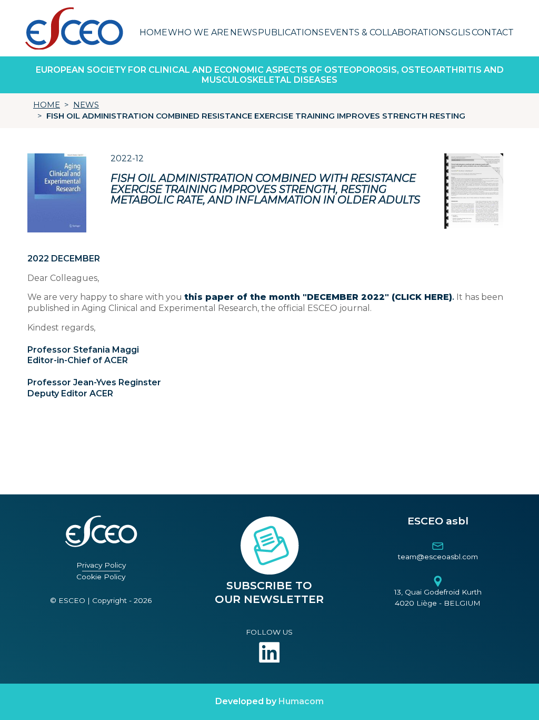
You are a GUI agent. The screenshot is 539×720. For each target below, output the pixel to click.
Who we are (198, 32)
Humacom (301, 701)
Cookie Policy (100, 576)
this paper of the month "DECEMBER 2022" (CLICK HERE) (318, 297)
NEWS (86, 105)
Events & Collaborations (387, 32)
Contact (493, 32)
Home (153, 32)
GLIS (461, 32)
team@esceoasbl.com (438, 556)
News (243, 32)
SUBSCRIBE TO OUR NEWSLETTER (269, 592)
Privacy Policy (101, 565)
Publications (291, 32)
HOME (46, 105)
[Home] (74, 28)
